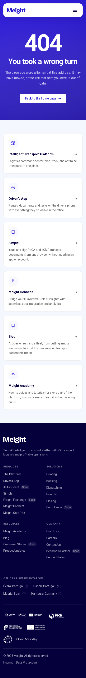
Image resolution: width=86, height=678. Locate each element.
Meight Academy (14, 531)
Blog (6, 538)
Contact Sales (55, 557)
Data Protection (26, 662)
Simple (8, 493)
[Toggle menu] (75, 10)
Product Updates (14, 550)
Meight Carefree (14, 512)
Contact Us (53, 544)
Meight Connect (13, 506)
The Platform (12, 474)
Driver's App (11, 481)
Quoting (51, 474)
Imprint (8, 662)
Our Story (52, 531)
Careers (51, 538)
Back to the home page (40, 98)
